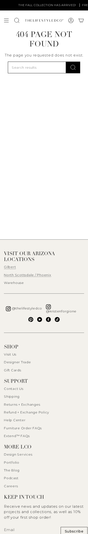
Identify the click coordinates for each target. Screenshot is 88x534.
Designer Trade (17, 362)
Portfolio (11, 462)
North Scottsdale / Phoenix (27, 275)
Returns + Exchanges (22, 404)
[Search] (73, 67)
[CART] (81, 20)
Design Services (18, 454)
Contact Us (13, 389)
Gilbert (10, 267)
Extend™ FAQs (17, 436)
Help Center (14, 420)
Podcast (11, 478)
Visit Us (10, 354)
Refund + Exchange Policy (26, 412)
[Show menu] (6, 20)
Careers (11, 486)
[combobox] (37, 67)
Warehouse (14, 283)
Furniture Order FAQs (23, 428)
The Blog (12, 470)
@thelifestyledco (27, 308)
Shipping (12, 396)
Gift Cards (12, 370)
